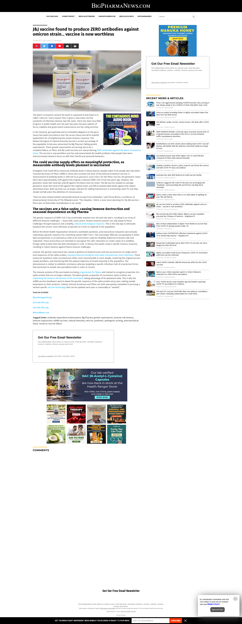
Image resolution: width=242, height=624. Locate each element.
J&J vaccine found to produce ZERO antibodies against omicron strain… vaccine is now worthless (181, 205)
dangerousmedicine (107, 16)
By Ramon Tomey (170, 219)
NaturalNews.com (41, 312)
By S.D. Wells (169, 139)
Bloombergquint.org (42, 297)
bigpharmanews (145, 16)
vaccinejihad (52, 16)
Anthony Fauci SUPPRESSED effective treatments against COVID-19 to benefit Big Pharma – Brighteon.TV (182, 234)
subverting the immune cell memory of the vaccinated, (58, 278)
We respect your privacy (108, 608)
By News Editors (170, 127)
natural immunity (76, 320)
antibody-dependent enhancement (64, 317)
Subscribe (175, 620)
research (43, 323)
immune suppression (42, 320)
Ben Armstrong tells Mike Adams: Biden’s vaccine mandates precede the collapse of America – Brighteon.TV (180, 215)
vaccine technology (57, 287)
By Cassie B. (168, 229)
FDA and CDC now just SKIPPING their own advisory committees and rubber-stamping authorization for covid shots (181, 292)
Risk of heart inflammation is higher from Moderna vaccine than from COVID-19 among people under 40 (181, 225)
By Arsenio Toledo (170, 117)
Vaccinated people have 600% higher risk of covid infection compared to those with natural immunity (180, 157)
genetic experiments (103, 317)
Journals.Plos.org (41, 302)
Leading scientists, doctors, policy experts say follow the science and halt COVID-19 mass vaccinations (182, 166)
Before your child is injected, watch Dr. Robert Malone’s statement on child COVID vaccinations (178, 273)
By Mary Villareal (170, 178)
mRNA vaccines (60, 320)
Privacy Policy (121, 615)
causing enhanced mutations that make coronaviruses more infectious (100, 255)
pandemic (98, 320)
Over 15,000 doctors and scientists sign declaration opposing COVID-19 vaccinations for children (180, 283)
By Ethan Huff (169, 108)
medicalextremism (87, 16)
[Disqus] (87, 485)
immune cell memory (123, 317)
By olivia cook (169, 170)
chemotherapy (68, 16)
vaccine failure (55, 323)
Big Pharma (87, 317)
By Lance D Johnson (171, 209)
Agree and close (217, 610)
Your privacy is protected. (46, 356)
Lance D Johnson (54, 40)
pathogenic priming (113, 320)
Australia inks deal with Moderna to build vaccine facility (179, 175)
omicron (89, 320)
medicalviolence (126, 16)
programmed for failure (90, 272)
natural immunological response (89, 224)
